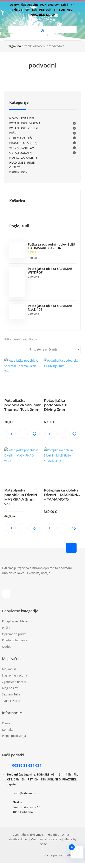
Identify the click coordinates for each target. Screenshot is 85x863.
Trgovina (14, 46)
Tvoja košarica (11, 701)
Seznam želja (11, 694)
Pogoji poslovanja (14, 736)
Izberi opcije (62, 528)
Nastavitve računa (14, 675)
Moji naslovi (10, 688)
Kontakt (7, 729)
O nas (6, 723)
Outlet (6, 647)
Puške (6, 628)
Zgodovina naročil (14, 682)
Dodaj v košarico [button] (23, 434)
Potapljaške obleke (15, 621)
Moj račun (9, 669)
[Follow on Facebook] (6, 593)
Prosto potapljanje (14, 640)
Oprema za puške (14, 634)
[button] (35, 434)
